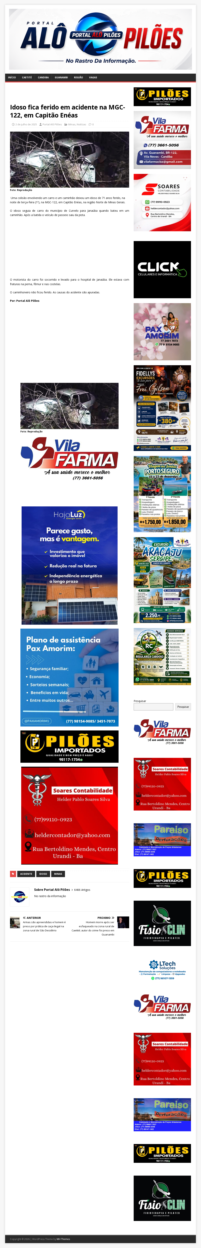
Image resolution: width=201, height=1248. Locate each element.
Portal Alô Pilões (52, 124)
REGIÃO (78, 77)
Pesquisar (140, 701)
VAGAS (93, 77)
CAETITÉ (27, 77)
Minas (72, 124)
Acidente (26, 874)
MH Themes (63, 1239)
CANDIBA (43, 77)
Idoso (43, 874)
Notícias (81, 124)
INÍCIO (12, 77)
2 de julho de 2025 (26, 124)
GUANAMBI (61, 77)
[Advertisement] (69, 95)
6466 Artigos (82, 890)
